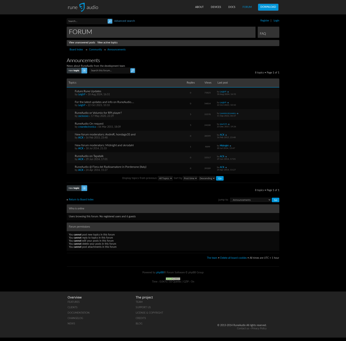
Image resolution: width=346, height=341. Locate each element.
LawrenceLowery (228, 113)
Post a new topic (76, 69)
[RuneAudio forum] (236, 313)
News (71, 323)
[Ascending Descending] (211, 178)
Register (264, 20)
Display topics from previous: (140, 178)
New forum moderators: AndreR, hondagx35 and (105, 134)
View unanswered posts (82, 42)
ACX (80, 137)
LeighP (81, 94)
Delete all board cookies (233, 258)
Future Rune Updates (88, 91)
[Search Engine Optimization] (173, 278)
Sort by (178, 178)
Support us (143, 307)
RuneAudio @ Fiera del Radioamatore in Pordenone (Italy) (110, 166)
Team (139, 302)
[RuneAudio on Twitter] (250, 301)
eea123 (223, 124)
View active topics (107, 42)
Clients (72, 307)
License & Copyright (149, 313)
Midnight (224, 146)
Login (276, 20)
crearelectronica (87, 127)
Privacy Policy (259, 328)
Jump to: (223, 199)
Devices (216, 7)
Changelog (75, 318)
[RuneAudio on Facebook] (236, 301)
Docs (231, 7)
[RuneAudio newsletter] (264, 313)
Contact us (243, 328)
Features (74, 302)
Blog (139, 323)
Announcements (116, 49)
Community (95, 49)
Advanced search (124, 21)
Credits (141, 318)
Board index (76, 49)
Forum (247, 7)
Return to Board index (81, 199)
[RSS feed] (250, 313)
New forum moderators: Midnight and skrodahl (104, 145)
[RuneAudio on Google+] (264, 301)
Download (268, 7)
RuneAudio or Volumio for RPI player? (98, 112)
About (199, 7)
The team (212, 258)
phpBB (160, 272)
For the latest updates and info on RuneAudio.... (104, 102)
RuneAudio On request (89, 123)
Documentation (79, 313)
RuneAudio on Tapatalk (89, 156)
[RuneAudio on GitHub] (222, 301)
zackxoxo (83, 116)
